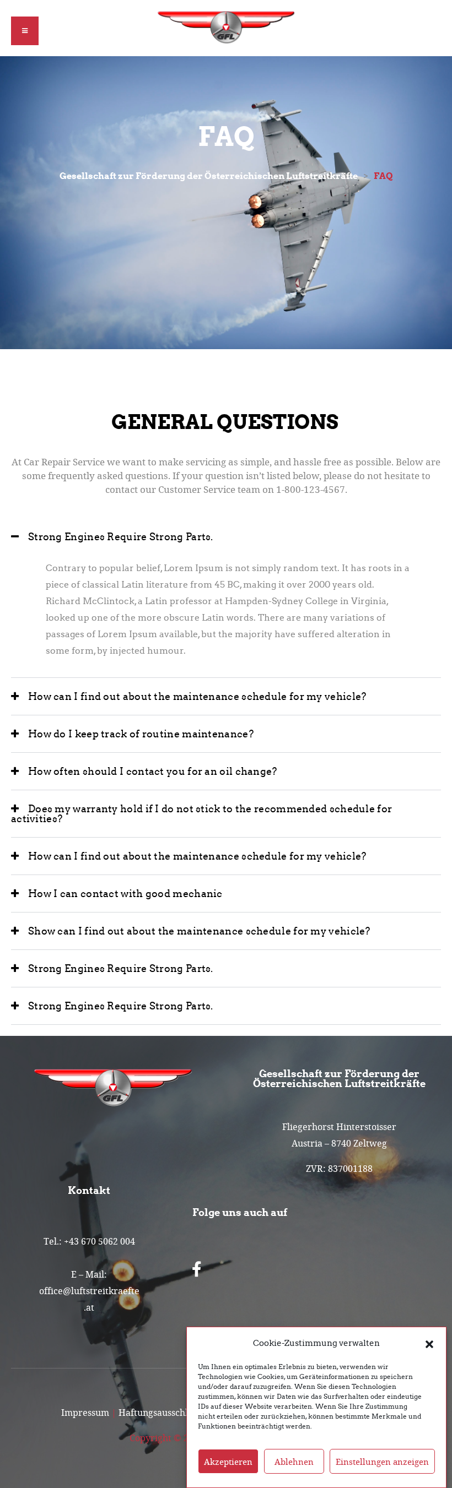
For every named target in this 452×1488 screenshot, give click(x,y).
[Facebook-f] (197, 1269)
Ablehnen (294, 1461)
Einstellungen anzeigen (382, 1461)
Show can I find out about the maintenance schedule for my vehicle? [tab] (199, 931)
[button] (429, 1343)
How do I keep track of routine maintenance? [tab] (141, 734)
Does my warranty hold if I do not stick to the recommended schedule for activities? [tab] (201, 814)
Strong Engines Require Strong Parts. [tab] (120, 537)
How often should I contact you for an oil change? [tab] (152, 771)
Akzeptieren (228, 1461)
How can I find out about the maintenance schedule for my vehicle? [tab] (197, 697)
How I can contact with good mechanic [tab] (125, 894)
